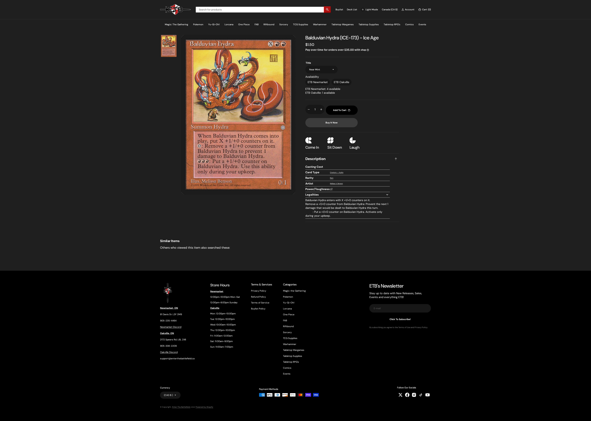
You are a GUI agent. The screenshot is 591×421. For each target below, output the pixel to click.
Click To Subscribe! (400, 319)
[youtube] (427, 394)
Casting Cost (314, 167)
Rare (331, 178)
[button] (408, 9)
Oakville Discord (169, 352)
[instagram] (414, 394)
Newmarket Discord (170, 327)
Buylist (339, 9)
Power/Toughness (317, 189)
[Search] (327, 9)
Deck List (352, 9)
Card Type (312, 172)
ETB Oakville (341, 82)
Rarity (309, 178)
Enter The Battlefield (181, 407)
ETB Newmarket (318, 82)
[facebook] (407, 394)
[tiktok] (420, 394)
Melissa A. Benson (336, 183)
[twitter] (400, 394)
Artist (309, 183)
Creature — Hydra (336, 172)
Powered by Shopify (204, 407)
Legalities (312, 194)
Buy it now (332, 122)
